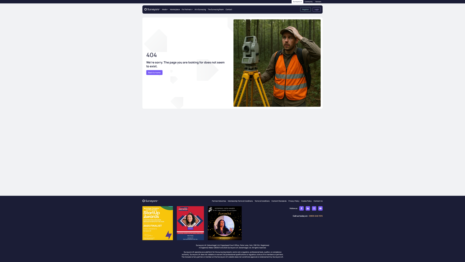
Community (309, 2)
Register (305, 9)
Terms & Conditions (262, 201)
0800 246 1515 (316, 216)
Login (317, 9)
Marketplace (175, 9)
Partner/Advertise (219, 201)
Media (165, 9)
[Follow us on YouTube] (320, 208)
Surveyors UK (297, 2)
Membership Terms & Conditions (240, 201)
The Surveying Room (216, 9)
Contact (229, 9)
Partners (318, 2)
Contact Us (318, 201)
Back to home (154, 72)
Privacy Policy (293, 201)
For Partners (187, 9)
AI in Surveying (200, 9)
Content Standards (279, 201)
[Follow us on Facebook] (301, 208)
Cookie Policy (306, 201)
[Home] (152, 9)
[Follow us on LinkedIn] (308, 208)
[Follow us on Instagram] (314, 208)
